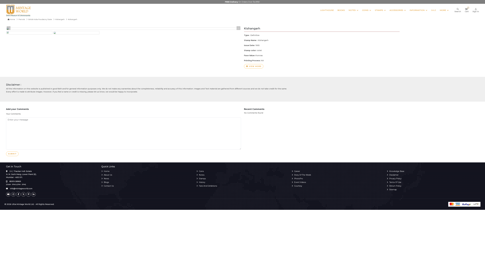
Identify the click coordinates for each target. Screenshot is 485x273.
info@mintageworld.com (21, 188)
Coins (365, 10)
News (106, 178)
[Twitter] (23, 194)
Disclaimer (393, 175)
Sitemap (393, 189)
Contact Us (109, 186)
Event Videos (300, 182)
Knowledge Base (396, 171)
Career (297, 171)
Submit (12, 154)
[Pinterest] (28, 194)
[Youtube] (8, 194)
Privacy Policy (395, 178)
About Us (108, 175)
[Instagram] (13, 194)
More (443, 10)
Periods (22, 19)
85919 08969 (15, 181)
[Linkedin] (33, 194)
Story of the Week (302, 175)
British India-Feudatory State (40, 19)
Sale (433, 10)
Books (341, 10)
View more (254, 66)
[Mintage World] (18, 10)
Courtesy (298, 186)
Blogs (106, 182)
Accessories (396, 10)
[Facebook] (18, 194)
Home (12, 19)
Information (417, 10)
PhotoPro (298, 178)
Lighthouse (327, 10)
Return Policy (395, 186)
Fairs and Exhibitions (208, 186)
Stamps (379, 10)
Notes (352, 10)
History (202, 182)
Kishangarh (60, 19)
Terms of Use (395, 182)
